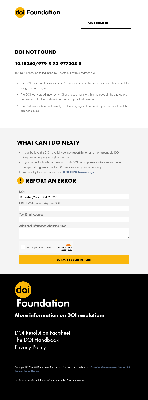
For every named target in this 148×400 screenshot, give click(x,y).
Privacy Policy (30, 347)
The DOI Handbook (37, 340)
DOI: (22, 192)
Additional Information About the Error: (42, 226)
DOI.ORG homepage (78, 172)
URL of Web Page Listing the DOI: (39, 203)
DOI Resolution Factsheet (42, 332)
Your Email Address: (31, 214)
